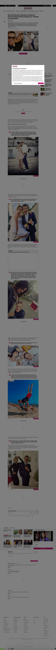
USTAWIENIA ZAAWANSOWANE (18, 83)
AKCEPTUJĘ (40, 83)
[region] (28, 75)
